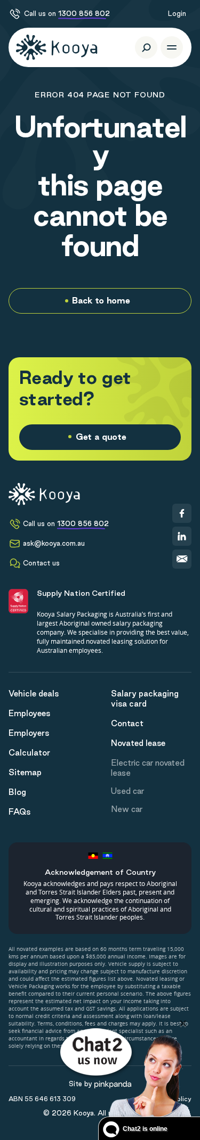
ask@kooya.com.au (54, 543)
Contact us (41, 563)
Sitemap (25, 772)
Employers (29, 732)
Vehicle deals (34, 693)
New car (126, 809)
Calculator (29, 752)
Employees (29, 713)
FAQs (19, 811)
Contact (127, 723)
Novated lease (138, 743)
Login (177, 13)
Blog (17, 792)
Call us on (67, 13)
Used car (127, 790)
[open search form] (146, 47)
